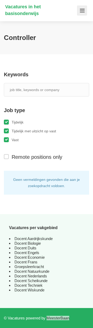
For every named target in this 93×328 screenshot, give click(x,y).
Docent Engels (26, 252)
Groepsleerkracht (29, 266)
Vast (15, 140)
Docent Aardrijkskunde (33, 238)
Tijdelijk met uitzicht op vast (34, 131)
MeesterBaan (58, 318)
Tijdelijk (18, 122)
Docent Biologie (27, 243)
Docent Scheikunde (31, 280)
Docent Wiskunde (29, 290)
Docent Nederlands (30, 276)
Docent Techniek (28, 285)
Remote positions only (37, 157)
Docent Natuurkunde (31, 271)
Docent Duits (25, 248)
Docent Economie (29, 257)
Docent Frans (25, 262)
